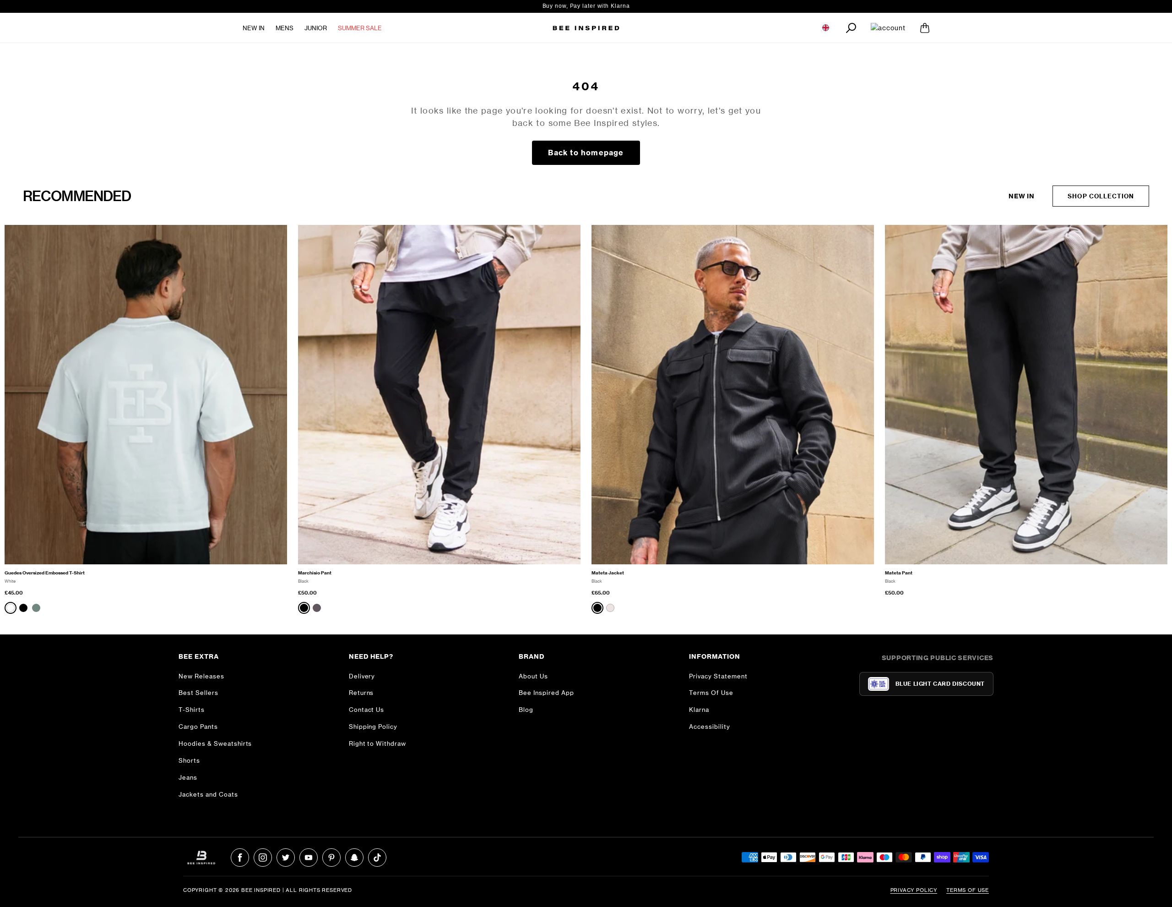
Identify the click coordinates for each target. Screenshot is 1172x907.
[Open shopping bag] (924, 28)
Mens (284, 28)
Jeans (188, 777)
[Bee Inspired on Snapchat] (354, 857)
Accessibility (709, 726)
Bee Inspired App (546, 692)
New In (254, 28)
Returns (361, 692)
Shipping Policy (373, 726)
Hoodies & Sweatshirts (215, 743)
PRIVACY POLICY (914, 890)
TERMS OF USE (967, 890)
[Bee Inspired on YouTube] (308, 857)
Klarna (699, 709)
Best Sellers (198, 692)
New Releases (201, 676)
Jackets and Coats (208, 794)
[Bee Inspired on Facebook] (240, 857)
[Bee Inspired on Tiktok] (377, 857)
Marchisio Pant (314, 573)
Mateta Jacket (607, 573)
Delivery (362, 676)
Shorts (189, 760)
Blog (526, 709)
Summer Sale (360, 28)
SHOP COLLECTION (1101, 196)
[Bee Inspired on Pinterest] (331, 857)
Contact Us (367, 709)
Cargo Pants (198, 726)
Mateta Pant (898, 573)
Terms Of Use (711, 692)
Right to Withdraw (378, 743)
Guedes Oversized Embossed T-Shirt (45, 573)
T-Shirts (192, 709)
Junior (315, 28)
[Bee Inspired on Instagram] (263, 857)
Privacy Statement (718, 676)
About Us (533, 676)
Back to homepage (586, 152)
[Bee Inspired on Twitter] (286, 857)
